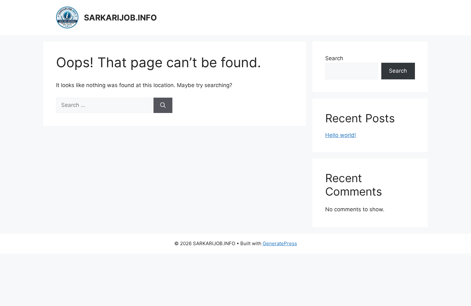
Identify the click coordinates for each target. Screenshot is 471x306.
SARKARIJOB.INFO (120, 17)
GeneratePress (280, 243)
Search (334, 58)
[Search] (162, 105)
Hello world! (340, 135)
